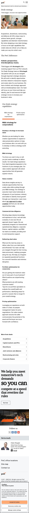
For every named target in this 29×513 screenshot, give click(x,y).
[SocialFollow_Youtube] (18, 432)
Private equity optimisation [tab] (20, 113)
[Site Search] (23, 2)
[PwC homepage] (3, 2)
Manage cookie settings (14, 510)
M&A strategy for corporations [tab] (8, 114)
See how (5, 402)
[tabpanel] (14, 224)
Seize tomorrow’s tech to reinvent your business (14, 6)
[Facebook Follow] (13, 432)
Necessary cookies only (14, 506)
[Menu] (27, 2)
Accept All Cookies (14, 502)
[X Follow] (10, 432)
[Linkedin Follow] (15, 432)
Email (15, 450)
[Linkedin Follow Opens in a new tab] (12, 450)
